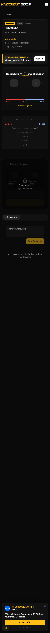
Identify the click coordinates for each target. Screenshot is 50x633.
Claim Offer (25, 622)
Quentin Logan (36, 73)
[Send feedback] (5, 628)
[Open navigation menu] (46, 4)
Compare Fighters (25, 106)
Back (9, 14)
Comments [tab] (11, 217)
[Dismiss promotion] (45, 606)
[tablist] (25, 217)
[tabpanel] (25, 244)
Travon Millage (14, 73)
